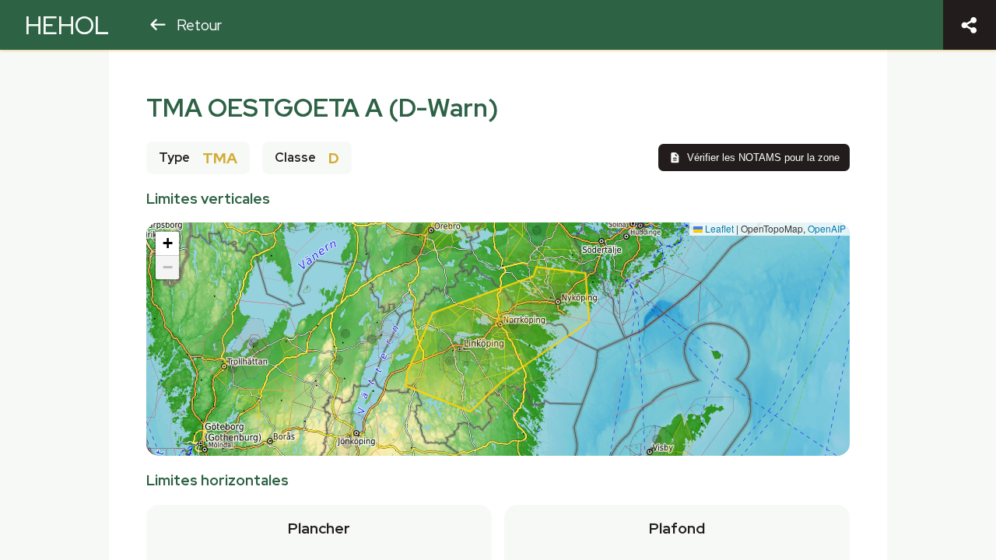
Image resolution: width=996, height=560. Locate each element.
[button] (167, 244)
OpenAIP (827, 228)
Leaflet (718, 228)
